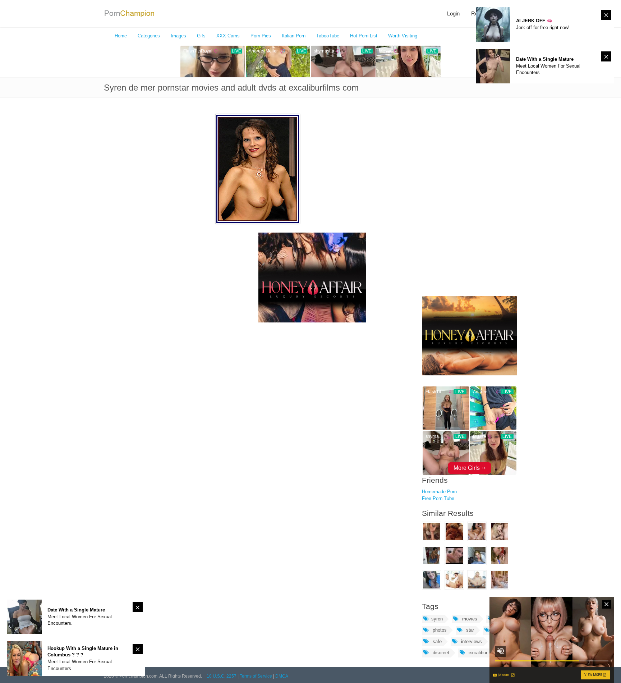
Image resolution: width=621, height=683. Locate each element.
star (469, 630)
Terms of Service (256, 676)
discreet (440, 652)
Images (178, 35)
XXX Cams (228, 35)
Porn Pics (260, 35)
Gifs (201, 35)
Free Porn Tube (438, 498)
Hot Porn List (363, 35)
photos (439, 630)
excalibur (477, 652)
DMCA (281, 676)
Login (453, 13)
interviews (471, 641)
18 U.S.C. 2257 (221, 676)
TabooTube (327, 35)
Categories (149, 35)
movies (469, 619)
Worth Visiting (402, 35)
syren (437, 619)
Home (121, 35)
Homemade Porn (439, 491)
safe (436, 641)
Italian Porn (293, 35)
